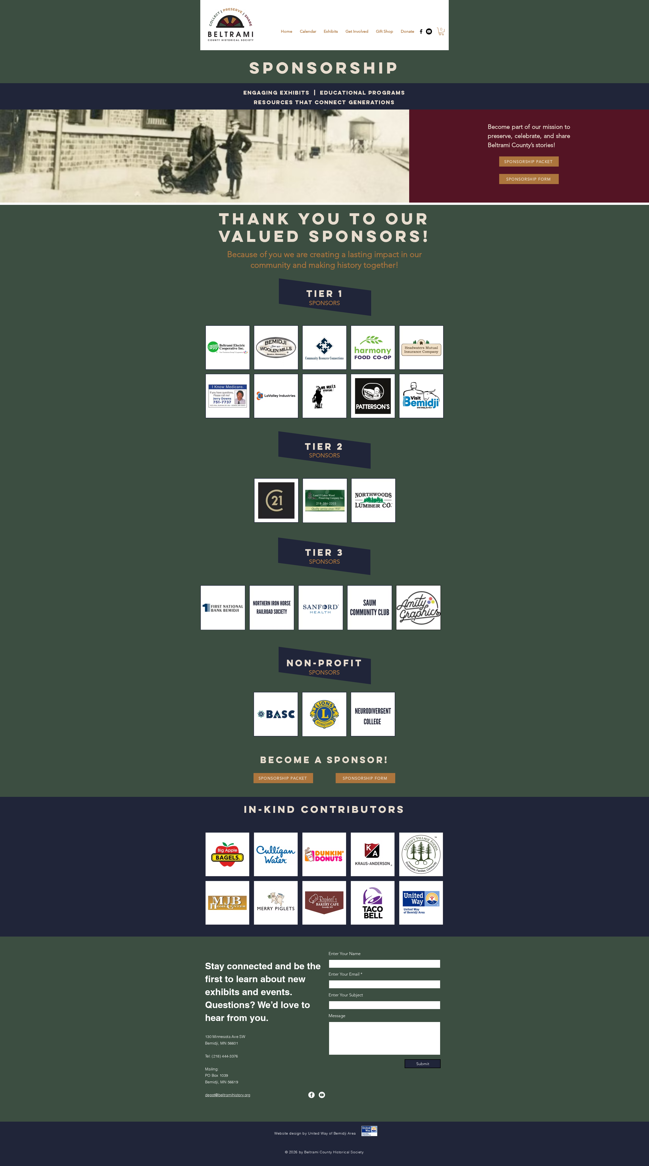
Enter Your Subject (346, 995)
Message (337, 1016)
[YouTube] (429, 31)
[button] (441, 31)
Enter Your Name (344, 954)
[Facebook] (421, 31)
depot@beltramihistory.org (227, 1094)
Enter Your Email (344, 974)
